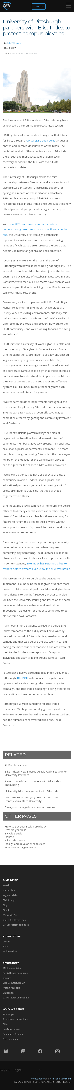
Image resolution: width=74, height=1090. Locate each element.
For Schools (17, 53)
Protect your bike (15, 830)
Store (5, 946)
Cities (5, 1024)
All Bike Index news (17, 765)
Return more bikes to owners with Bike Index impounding (33, 783)
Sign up (38, 6)
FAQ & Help (9, 900)
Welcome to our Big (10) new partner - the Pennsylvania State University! (31, 799)
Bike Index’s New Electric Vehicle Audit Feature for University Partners (36, 773)
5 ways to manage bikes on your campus (30, 807)
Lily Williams (13, 43)
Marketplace (9, 890)
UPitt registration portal (41, 140)
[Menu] (68, 6)
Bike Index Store (15, 840)
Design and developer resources (25, 844)
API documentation (12, 968)
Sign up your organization (20, 847)
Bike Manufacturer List (14, 982)
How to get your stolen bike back (25, 826)
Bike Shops (8, 1014)
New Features (30, 53)
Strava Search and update (16, 997)
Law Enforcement (11, 1029)
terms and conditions (60, 1078)
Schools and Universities (15, 1019)
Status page (9, 992)
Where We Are (10, 915)
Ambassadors (10, 951)
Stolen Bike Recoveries (14, 920)
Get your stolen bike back (16, 924)
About (6, 910)
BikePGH (22, 678)
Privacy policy (38, 1078)
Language (5, 1070)
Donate (9, 837)
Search (6, 885)
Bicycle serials (13, 833)
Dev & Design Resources (15, 973)
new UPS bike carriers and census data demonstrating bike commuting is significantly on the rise (35, 229)
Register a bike (10, 895)
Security (7, 978)
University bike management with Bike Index (32, 791)
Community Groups (13, 1034)
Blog (5, 905)
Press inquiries (10, 1039)
